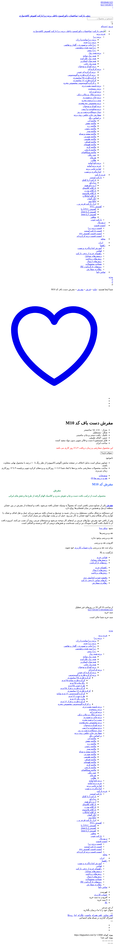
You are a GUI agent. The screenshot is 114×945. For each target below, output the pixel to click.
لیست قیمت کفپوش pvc (90, 233)
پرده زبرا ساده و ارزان (86, 39)
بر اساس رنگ (95, 118)
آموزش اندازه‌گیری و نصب (90, 248)
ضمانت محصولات (94, 264)
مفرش (80, 289)
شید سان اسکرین (88, 61)
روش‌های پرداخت (94, 259)
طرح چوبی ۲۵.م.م (76, 685)
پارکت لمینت (96, 177)
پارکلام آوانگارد (89, 196)
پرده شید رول (95, 53)
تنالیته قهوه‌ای (90, 144)
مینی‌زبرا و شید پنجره (91, 100)
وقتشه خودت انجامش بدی (95, 577)
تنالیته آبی (91, 120)
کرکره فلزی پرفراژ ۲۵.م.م (72, 688)
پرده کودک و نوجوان (87, 66)
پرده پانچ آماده (94, 163)
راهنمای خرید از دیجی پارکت (89, 253)
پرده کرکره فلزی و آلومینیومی (82, 75)
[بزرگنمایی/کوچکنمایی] (112, 940)
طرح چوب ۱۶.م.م (77, 696)
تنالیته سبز (91, 131)
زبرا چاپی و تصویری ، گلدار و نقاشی (80, 45)
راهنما (102, 245)
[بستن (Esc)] (103, 940)
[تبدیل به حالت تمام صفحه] (109, 940)
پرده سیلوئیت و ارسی (91, 109)
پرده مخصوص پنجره (90, 103)
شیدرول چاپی (90, 64)
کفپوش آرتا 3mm (88, 214)
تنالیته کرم (91, 147)
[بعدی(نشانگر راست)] (109, 943)
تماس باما (100, 272)
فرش (88, 289)
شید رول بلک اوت (88, 58)
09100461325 (107, 2)
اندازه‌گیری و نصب (92, 172)
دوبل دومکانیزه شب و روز (89, 112)
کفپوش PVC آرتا (88, 209)
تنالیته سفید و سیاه (87, 134)
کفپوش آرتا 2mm (88, 212)
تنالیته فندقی (90, 142)
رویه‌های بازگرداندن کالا (91, 266)
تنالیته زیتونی (90, 128)
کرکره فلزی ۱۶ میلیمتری (84, 80)
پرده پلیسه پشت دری (91, 86)
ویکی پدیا (103, 528)
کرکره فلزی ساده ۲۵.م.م (73, 680)
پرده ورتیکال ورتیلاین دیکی (89, 94)
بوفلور (93, 217)
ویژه (111, 277)
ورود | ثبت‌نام (107, 26)
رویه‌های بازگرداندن (98, 562)
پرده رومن (94, 89)
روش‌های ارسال (94, 261)
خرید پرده (101, 34)
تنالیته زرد (91, 126)
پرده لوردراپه (95, 91)
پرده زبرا (97, 37)
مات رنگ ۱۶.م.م (77, 699)
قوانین (99, 251)
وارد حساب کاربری (83, 547)
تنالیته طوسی (90, 139)
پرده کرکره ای (94, 69)
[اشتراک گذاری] (106, 940)
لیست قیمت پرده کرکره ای (89, 236)
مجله (103, 239)
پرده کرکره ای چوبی (86, 72)
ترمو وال (103, 838)
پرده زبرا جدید (90, 42)
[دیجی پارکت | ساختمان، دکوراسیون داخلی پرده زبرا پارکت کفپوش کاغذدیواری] (69, 31)
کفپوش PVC (96, 206)
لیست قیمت (99, 225)
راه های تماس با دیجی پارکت (94, 580)
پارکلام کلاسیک (89, 188)
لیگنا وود (92, 201)
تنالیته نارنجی (90, 149)
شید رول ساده (89, 56)
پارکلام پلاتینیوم (89, 193)
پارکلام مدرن (90, 190)
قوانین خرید (102, 557)
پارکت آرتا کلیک (89, 180)
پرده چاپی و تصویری (92, 97)
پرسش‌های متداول (93, 256)
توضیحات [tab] (103, 475)
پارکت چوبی (96, 836)
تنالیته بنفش (90, 123)
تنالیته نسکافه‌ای (88, 152)
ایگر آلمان (91, 198)
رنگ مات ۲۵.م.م (77, 683)
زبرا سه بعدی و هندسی (85, 47)
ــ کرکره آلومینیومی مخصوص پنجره (80, 83)
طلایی (93, 160)
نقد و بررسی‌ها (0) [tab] (99, 478)
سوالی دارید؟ (106, 453)
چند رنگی (92, 155)
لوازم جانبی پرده (93, 169)
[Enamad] (104, 604)
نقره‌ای (93, 157)
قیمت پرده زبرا (95, 228)
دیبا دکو (93, 183)
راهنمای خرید (101, 567)
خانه (95, 289)
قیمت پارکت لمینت (93, 231)
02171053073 (107, 5)
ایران (102, 858)
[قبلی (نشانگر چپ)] (112, 943)
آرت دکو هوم (90, 185)
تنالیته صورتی (90, 136)
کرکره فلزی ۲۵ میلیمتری (84, 78)
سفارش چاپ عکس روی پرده (87, 115)
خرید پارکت (100, 174)
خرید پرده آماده (94, 166)
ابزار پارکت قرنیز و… (86, 204)
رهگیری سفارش (94, 269)
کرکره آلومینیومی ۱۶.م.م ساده (71, 693)
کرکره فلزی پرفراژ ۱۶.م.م (72, 701)
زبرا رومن (91, 50)
